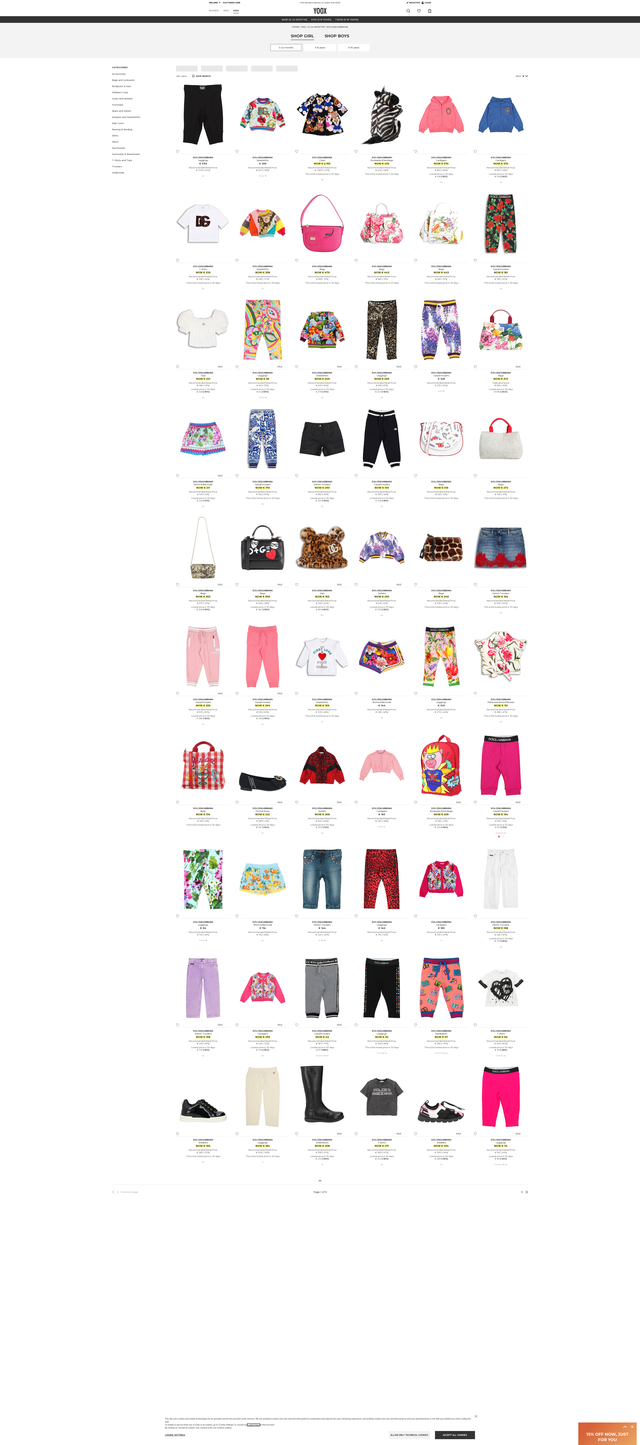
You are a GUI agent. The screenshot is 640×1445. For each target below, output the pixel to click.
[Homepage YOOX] (320, 11)
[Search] (408, 11)
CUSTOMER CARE (231, 3)
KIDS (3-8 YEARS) (321, 19)
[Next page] (510, 1192)
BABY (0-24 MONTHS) (294, 19)
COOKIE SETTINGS (175, 1435)
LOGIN (426, 3)
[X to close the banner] (476, 1416)
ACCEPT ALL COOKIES (455, 1435)
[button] (142, 74)
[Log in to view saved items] (419, 11)
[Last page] (525, 1192)
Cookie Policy (253, 1425)
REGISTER (414, 3)
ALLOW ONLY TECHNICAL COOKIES (409, 1435)
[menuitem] (214, 10)
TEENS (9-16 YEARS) (346, 19)
